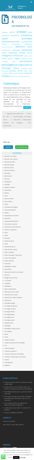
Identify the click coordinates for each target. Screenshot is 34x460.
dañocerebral (28, 44)
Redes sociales (28, 71)
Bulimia (6, 193)
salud (10, 73)
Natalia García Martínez (15, 113)
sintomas (20, 73)
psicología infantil (26, 68)
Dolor (6, 232)
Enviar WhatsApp (22, 147)
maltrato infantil (28, 56)
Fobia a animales (9, 252)
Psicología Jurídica (9, 314)
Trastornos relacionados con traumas (15, 357)
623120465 (12, 421)
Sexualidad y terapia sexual (12, 328)
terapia (5, 75)
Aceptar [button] (16, 457)
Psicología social (9, 317)
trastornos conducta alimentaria (21, 76)
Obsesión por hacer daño (11, 292)
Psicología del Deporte (10, 306)
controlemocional (15, 44)
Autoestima (7, 190)
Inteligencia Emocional (10, 278)
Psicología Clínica (10, 68)
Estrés (6, 244)
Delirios (6, 213)
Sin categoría (17, 123)
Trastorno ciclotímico (10, 351)
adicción (12, 32)
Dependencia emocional (11, 215)
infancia (29, 53)
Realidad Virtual (8, 323)
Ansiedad (7, 184)
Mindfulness (7, 286)
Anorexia (6, 179)
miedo (17, 58)
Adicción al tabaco (9, 170)
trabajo (11, 76)
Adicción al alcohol (9, 162)
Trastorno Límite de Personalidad (14, 354)
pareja (13, 61)
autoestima (26, 35)
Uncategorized (8, 362)
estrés (4, 53)
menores (10, 59)
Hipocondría (7, 269)
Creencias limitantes (10, 210)
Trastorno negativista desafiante (13, 412)
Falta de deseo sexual (10, 249)
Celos (6, 196)
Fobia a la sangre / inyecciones (13, 255)
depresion (20, 46)
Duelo (6, 235)
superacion (28, 73)
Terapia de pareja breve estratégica (14, 343)
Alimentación (8, 176)
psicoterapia (5, 71)
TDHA (6, 337)
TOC (5, 345)
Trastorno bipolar (9, 348)
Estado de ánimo (9, 241)
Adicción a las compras (11, 159)
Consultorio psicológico (11, 207)
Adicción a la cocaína (10, 156)
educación (16, 50)
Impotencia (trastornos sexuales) (13, 272)
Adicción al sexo (9, 167)
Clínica (6, 204)
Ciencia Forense (9, 198)
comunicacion (26, 41)
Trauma (6, 359)
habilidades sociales (16, 53)
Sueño (6, 334)
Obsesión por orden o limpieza (13, 297)
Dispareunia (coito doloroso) (12, 227)
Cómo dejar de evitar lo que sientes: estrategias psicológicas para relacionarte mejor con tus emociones (17, 398)
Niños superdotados (10, 289)
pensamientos (26, 61)
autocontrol (15, 35)
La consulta (7, 280)
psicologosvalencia (23, 64)
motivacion (24, 59)
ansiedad (21, 31)
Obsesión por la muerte (11, 295)
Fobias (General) (9, 261)
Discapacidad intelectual (11, 221)
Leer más (26, 107)
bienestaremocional (10, 41)
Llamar (8, 147)
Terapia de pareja (9, 340)
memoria (4, 59)
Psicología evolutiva (10, 309)
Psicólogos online (9, 320)
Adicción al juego (9, 165)
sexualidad (7, 326)
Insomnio (7, 275)
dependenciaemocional (7, 47)
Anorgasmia (7, 182)
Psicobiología (18, 116)
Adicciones (7, 173)
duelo (30, 46)
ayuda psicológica (17, 38)
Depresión (7, 218)
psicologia (8, 64)
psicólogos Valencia (16, 71)
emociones (27, 49)
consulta (4, 44)
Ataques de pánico (9, 187)
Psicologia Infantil (9, 311)
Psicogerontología (9, 303)
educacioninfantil (6, 50)
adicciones (5, 32)
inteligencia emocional (12, 55)
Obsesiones (7, 300)
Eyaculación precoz (9, 246)
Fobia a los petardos (10, 258)
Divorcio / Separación (10, 230)
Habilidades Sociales (10, 266)
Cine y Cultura (8, 201)
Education (17, 120)
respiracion (5, 73)
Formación (7, 263)
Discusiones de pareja (10, 224)
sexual (15, 73)
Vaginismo (7, 365)
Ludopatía (7, 283)
